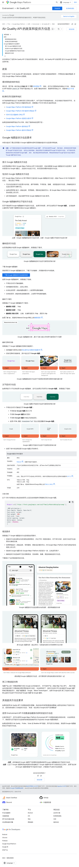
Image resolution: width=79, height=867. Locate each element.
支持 (54, 819)
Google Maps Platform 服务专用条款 (18, 130)
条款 (3, 858)
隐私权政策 (10, 858)
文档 (28, 24)
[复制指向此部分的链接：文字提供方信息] (18, 385)
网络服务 (30, 822)
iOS (29, 816)
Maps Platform (24, 2)
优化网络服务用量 (7, 822)
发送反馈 (71, 29)
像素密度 (37, 318)
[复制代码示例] (72, 502)
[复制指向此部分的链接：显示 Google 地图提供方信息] (29, 162)
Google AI (5, 847)
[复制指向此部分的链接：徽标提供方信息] (18, 243)
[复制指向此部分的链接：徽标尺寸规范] (13, 299)
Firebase (5, 840)
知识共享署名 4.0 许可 (32, 786)
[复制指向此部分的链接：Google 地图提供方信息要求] (33, 138)
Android (30, 813)
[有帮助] (72, 24)
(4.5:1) (69, 476)
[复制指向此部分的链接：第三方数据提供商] (20, 682)
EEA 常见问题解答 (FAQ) (14, 115)
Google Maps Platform (18, 24)
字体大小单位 (49, 484)
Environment (8, 8)
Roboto (19, 462)
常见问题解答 (6, 813)
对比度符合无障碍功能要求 (31, 350)
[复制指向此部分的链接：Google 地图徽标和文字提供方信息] (34, 202)
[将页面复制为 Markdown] (58, 29)
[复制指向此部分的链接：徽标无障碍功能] (15, 342)
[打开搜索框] (57, 2)
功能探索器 (5, 816)
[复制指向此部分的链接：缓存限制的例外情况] (22, 82)
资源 (53, 24)
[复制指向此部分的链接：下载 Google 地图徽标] (19, 267)
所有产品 (5, 850)
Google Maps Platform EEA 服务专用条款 (20, 111)
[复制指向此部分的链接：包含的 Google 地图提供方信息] (31, 174)
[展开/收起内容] (10, 34)
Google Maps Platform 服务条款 (17, 126)
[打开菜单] (3, 2)
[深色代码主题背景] (69, 502)
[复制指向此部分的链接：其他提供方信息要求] (25, 700)
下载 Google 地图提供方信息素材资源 (16, 275)
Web (29, 819)
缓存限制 (36, 86)
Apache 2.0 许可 (61, 786)
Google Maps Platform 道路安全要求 (18, 118)
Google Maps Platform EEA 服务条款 (18, 107)
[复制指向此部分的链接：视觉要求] (12, 531)
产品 (8, 24)
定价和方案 (56, 813)
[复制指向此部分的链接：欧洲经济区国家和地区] (23, 97)
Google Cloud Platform (9, 844)
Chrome (4, 837)
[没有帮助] (75, 24)
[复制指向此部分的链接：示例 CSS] (11, 494)
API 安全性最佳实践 (8, 819)
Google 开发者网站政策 (16, 788)
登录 (75, 2)
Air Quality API (23, 8)
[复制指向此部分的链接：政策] (9, 69)
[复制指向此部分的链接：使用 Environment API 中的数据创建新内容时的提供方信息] (54, 713)
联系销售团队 (70, 8)
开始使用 (57, 8)
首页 (3, 24)
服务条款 (56, 822)
